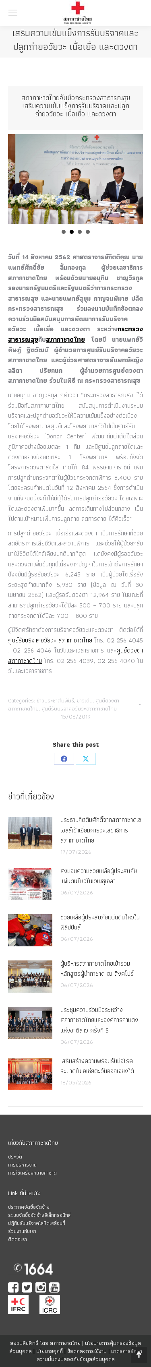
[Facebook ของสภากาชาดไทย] (14, 1288)
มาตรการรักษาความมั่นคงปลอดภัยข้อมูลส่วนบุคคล (89, 1354)
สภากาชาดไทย (65, 340)
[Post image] (30, 833)
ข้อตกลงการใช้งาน (87, 1350)
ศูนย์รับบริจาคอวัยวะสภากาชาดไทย (79, 708)
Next (132, 179)
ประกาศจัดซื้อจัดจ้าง (29, 1207)
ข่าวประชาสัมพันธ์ (55, 700)
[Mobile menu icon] (13, 13)
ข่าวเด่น (85, 700)
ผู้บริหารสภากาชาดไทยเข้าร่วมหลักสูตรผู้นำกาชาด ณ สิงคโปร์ (97, 968)
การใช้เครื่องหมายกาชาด (32, 1173)
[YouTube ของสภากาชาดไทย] (55, 1288)
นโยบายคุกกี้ (49, 1350)
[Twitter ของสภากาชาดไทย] (28, 1288)
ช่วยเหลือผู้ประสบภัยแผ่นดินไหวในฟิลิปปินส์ (100, 922)
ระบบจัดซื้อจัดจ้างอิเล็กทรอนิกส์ (39, 1215)
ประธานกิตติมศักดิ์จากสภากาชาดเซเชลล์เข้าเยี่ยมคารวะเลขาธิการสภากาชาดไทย (100, 830)
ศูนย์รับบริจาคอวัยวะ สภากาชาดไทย (50, 640)
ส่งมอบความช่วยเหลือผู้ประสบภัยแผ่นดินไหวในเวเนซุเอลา (98, 876)
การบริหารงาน (22, 1165)
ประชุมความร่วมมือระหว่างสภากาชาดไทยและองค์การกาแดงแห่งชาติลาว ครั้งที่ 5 (99, 1020)
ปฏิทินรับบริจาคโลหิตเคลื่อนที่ (36, 1223)
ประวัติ (15, 1156)
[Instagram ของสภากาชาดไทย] (41, 1288)
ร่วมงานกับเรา (22, 1231)
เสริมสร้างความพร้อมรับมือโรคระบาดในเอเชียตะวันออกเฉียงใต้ (97, 1066)
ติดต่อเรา (17, 1239)
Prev (18, 179)
